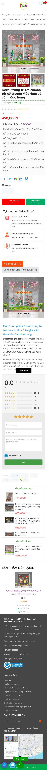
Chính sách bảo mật (12, 710)
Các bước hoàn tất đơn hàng (16, 688)
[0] (43, 3)
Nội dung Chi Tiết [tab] (12, 263)
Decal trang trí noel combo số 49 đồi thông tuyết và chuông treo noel (27, 506)
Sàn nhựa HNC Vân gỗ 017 (26, 493)
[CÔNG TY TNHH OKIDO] (23, 5)
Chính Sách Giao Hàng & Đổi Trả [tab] (20, 269)
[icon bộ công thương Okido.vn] (13, 665)
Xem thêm (23, 370)
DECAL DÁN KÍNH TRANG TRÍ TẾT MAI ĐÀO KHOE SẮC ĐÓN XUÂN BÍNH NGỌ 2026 (27, 520)
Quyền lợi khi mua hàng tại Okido (17, 691)
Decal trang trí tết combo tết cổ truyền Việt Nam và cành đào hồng (28, 548)
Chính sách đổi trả (11, 699)
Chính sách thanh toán (13, 695)
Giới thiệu (7, 680)
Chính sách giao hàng (13, 703)
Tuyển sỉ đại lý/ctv (11, 684)
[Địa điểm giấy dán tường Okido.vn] (23, 746)
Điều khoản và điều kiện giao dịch (17, 707)
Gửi (23, 462)
